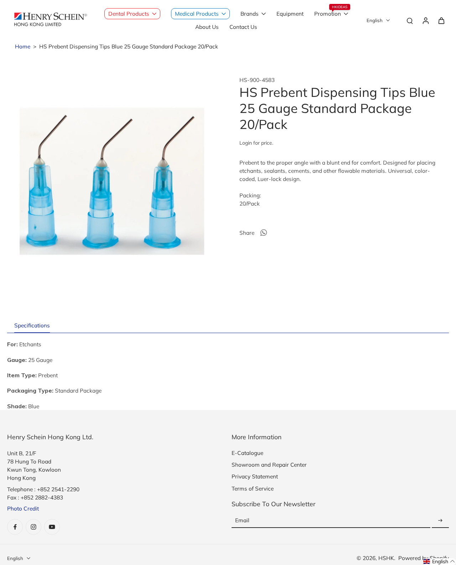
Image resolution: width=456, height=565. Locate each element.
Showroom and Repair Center (269, 464)
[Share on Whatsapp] (263, 232)
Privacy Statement (255, 476)
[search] (410, 20)
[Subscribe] (440, 520)
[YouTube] (52, 527)
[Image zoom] (112, 181)
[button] (439, 561)
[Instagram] (33, 527)
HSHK (386, 558)
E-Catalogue (247, 453)
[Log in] (425, 20)
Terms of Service (253, 488)
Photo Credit (23, 508)
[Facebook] (15, 527)
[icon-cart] (441, 20)
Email (242, 520)
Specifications (32, 325)
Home (22, 46)
